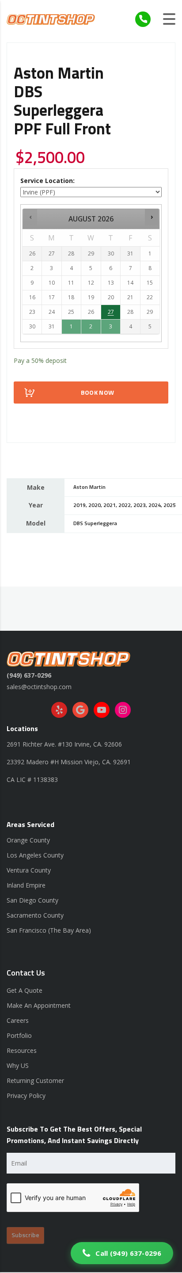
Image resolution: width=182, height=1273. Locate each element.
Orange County (28, 840)
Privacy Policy (26, 1095)
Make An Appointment (39, 1005)
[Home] (51, 19)
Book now (97, 393)
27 (111, 312)
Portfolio (19, 1035)
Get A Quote (24, 990)
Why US (18, 1065)
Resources (22, 1050)
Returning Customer (35, 1080)
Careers (18, 1020)
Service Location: (47, 180)
